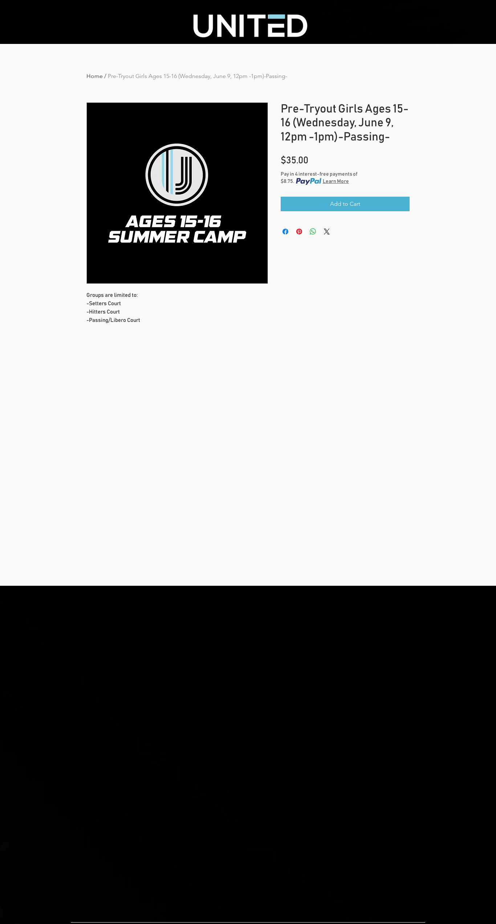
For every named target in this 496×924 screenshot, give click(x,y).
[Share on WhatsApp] (313, 231)
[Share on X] (326, 231)
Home (94, 76)
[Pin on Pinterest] (299, 231)
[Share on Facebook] (285, 231)
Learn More (336, 181)
